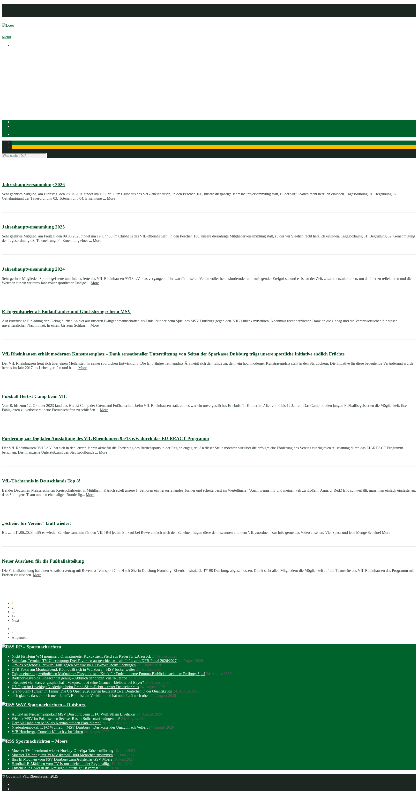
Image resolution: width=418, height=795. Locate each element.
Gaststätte (19, 110)
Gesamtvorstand (33, 66)
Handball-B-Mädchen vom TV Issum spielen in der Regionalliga (61, 764)
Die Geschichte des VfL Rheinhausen (50, 75)
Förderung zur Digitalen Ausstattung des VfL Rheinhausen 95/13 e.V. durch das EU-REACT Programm (105, 438)
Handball (28, 97)
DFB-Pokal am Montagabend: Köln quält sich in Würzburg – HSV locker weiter (73, 669)
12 (13, 616)
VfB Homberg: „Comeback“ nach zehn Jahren (47, 732)
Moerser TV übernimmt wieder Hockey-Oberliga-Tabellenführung (62, 750)
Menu (6, 37)
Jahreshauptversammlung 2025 (33, 226)
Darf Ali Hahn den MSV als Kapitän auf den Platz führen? (56, 723)
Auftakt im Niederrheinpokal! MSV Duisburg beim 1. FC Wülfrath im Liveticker (73, 714)
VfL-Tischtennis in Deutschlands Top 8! (41, 480)
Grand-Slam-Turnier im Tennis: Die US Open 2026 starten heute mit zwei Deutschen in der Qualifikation (92, 691)
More (111, 198)
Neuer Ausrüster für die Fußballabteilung (43, 561)
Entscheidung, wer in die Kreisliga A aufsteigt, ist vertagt (55, 768)
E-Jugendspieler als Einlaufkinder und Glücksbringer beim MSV (66, 311)
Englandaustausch (35, 71)
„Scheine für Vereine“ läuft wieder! (36, 523)
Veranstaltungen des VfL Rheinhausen (50, 62)
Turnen (26, 106)
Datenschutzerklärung (28, 10)
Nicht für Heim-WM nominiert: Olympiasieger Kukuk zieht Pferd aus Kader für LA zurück (81, 656)
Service (27, 80)
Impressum (20, 6)
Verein (17, 58)
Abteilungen (21, 84)
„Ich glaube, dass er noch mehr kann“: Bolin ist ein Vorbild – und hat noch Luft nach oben (80, 695)
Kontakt (18, 15)
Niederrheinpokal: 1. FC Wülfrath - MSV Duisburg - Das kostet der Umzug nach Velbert (80, 727)
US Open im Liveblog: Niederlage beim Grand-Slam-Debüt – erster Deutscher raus (75, 687)
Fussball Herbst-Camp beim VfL (34, 396)
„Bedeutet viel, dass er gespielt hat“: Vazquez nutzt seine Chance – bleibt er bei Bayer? (78, 682)
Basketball (29, 88)
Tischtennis (29, 101)
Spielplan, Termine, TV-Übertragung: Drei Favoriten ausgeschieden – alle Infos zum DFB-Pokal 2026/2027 (94, 661)
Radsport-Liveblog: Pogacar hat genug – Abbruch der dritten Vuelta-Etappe (69, 678)
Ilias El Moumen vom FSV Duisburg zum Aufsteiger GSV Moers (62, 759)
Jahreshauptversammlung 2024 (33, 269)
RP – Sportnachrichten (38, 646)
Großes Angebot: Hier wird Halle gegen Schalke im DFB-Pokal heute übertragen (74, 665)
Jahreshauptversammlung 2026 (33, 184)
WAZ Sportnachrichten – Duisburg (51, 704)
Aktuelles (19, 53)
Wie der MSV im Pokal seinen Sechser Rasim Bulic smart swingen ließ (66, 718)
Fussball (27, 93)
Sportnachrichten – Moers (41, 741)
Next (15, 620)
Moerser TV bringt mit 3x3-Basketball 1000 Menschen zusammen (62, 755)
